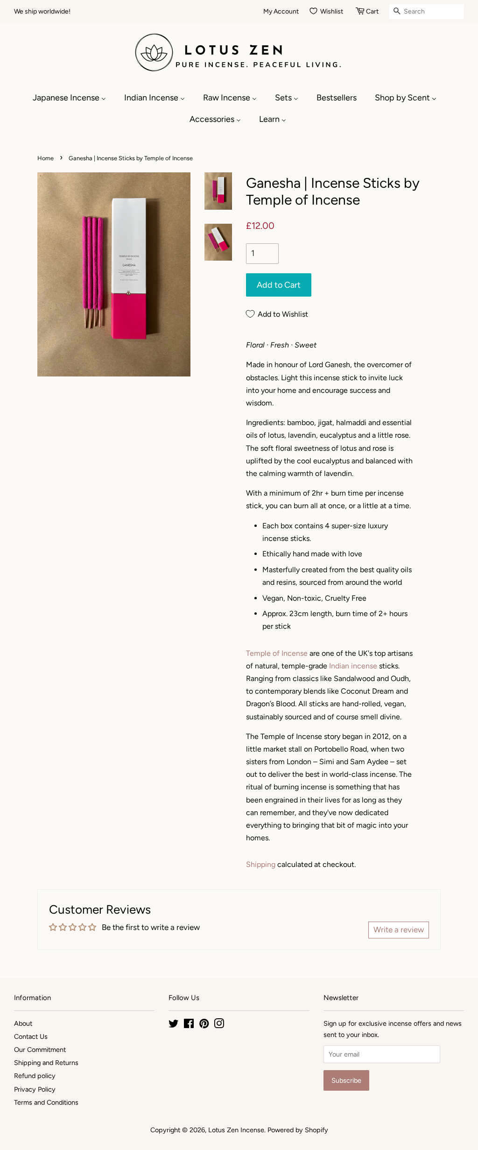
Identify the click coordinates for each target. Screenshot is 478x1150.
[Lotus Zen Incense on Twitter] (174, 1025)
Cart (372, 11)
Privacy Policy (35, 1089)
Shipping (260, 864)
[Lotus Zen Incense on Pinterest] (204, 1025)
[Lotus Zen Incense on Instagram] (219, 1025)
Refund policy (35, 1076)
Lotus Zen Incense (236, 1130)
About (23, 1023)
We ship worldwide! (42, 11)
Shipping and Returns (46, 1062)
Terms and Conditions (46, 1102)
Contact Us (31, 1036)
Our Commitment (40, 1049)
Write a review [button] (398, 929)
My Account (281, 11)
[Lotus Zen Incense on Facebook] (188, 1025)
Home (45, 158)
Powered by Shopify (297, 1130)
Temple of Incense (277, 653)
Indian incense (353, 665)
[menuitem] (74, 97)
